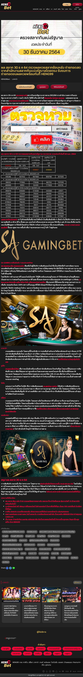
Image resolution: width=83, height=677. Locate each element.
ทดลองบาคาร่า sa (30, 549)
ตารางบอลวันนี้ (54, 648)
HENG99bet (5, 79)
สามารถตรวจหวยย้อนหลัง (19, 100)
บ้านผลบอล (70, 9)
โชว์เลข (55, 98)
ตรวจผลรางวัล (21, 95)
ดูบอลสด (43, 87)
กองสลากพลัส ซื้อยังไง (9, 540)
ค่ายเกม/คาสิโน (75, 9)
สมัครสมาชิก (77, 5)
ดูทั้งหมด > (77, 582)
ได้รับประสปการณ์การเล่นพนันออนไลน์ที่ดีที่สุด (63, 491)
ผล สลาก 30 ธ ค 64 (32, 558)
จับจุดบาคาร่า (55, 540)
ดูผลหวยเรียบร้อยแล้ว (9, 219)
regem (57, 653)
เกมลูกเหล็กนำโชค (12, 368)
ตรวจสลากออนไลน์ (53, 545)
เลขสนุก (61, 98)
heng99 (5, 536)
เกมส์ (55, 9)
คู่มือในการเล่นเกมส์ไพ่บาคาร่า (38, 540)
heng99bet (41, 536)
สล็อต (48, 9)
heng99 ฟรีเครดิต (17, 536)
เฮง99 (53, 558)
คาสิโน (44, 9)
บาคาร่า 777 (32, 553)
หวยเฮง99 (45, 558)
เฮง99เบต (74, 558)
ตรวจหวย (16, 653)
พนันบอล (59, 9)
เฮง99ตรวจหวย (63, 558)
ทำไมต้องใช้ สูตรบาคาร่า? (10, 553)
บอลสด (66, 9)
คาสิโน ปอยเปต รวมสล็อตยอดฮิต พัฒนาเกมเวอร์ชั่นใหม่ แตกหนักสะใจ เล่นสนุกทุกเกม (37, 511)
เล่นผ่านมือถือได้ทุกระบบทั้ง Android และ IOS (56, 483)
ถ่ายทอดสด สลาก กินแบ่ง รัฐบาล (12, 549)
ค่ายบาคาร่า (23, 540)
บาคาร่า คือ (55, 553)
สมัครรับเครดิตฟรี (25, 87)
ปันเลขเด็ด (48, 98)
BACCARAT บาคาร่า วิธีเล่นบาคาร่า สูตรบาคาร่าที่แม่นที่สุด (57, 532)
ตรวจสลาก (41, 545)
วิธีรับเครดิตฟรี (59, 87)
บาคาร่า (51, 9)
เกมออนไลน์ (18, 648)
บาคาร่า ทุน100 (66, 553)
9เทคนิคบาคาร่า (32, 532)
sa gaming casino (50, 386)
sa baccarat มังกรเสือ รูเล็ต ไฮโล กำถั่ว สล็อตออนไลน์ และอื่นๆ (41, 281)
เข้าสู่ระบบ (66, 5)
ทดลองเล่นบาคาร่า (45, 549)
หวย (40, 9)
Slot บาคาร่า (66, 536)
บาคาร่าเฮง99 (19, 558)
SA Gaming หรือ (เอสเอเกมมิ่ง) (12, 266)
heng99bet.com (53, 536)
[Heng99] (6, 5)
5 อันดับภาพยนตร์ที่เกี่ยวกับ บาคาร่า (13, 532)
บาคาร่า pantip (44, 553)
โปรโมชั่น (63, 9)
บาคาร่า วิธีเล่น (7, 558)
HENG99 (35, 9)
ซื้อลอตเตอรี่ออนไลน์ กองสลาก (12, 545)
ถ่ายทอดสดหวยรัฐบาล (72, 648)
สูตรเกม (80, 9)
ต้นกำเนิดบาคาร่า (29, 545)
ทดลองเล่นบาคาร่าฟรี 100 (62, 549)
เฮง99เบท (6, 562)
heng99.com (30, 536)
